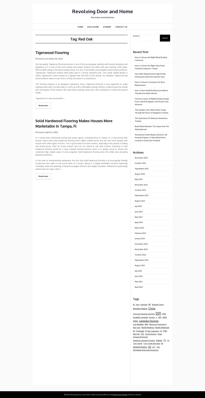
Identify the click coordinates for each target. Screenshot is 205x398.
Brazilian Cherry (158, 304)
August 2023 (140, 201)
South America (151, 334)
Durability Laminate (140, 317)
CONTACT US (121, 27)
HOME (80, 27)
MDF (146, 324)
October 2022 (140, 255)
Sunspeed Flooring (140, 337)
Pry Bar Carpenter (152, 331)
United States (140, 347)
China (151, 308)
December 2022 (141, 244)
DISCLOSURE (93, 27)
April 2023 (139, 222)
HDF (159, 317)
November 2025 (141, 158)
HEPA (165, 317)
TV (164, 340)
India (135, 321)
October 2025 (140, 163)
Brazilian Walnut (140, 308)
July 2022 (138, 271)
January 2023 (140, 238)
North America (147, 327)
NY (134, 331)
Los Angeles (138, 324)
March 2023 (139, 228)
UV (149, 346)
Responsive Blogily (120, 395)
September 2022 (141, 260)
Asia (137, 304)
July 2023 (138, 206)
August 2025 (140, 174)
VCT (154, 347)
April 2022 (139, 287)
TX (168, 340)
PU (161, 331)
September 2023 (141, 195)
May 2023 (138, 217)
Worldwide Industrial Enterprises (145, 350)
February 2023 (140, 233)
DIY (158, 313)
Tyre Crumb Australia (151, 343)
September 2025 (142, 169)
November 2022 (141, 249)
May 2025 (139, 179)
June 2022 (139, 276)
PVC (165, 331)
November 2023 (141, 185)
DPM (164, 314)
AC (134, 304)
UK (162, 343)
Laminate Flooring (148, 320)
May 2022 (138, 281)
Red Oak (136, 334)
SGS (142, 334)
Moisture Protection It (157, 324)
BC (149, 304)
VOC (158, 347)
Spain (160, 334)
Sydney (159, 340)
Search (136, 36)
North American (162, 327)
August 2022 (140, 265)
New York (136, 327)
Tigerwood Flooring (52, 52)
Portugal (140, 331)
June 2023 (139, 212)
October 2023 (140, 190)
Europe (152, 317)
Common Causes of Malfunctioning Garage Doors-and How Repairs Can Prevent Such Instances (152, 102)
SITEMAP (107, 27)
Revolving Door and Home (102, 11)
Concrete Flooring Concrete (144, 314)
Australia (143, 304)
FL (156, 317)
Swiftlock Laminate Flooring (144, 340)
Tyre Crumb (137, 343)
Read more (43, 105)
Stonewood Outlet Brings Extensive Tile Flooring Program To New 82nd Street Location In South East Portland (151, 138)
